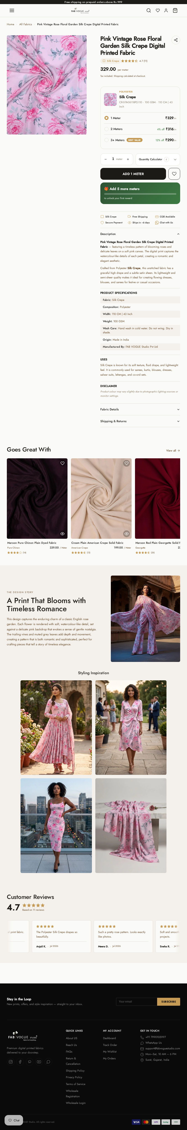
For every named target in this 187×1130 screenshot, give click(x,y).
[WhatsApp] (48, 1062)
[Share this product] (175, 40)
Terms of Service (75, 1084)
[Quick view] (62, 533)
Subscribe (168, 1001)
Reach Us (71, 1045)
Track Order (110, 1045)
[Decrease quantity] (105, 159)
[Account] (166, 10)
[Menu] (12, 10)
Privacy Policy (74, 1077)
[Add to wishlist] (174, 174)
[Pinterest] (30, 1062)
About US (71, 1038)
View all (171, 451)
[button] (166, 159)
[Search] (149, 10)
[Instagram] (11, 1062)
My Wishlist (110, 1052)
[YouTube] (39, 1062)
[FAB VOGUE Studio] (80, 10)
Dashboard (109, 1038)
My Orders (109, 1058)
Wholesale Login (76, 1103)
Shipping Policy (75, 1071)
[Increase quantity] (128, 159)
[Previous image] (13, 85)
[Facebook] (20, 1062)
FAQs (69, 1052)
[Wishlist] (158, 10)
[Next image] (79, 85)
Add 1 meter (133, 174)
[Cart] (175, 10)
